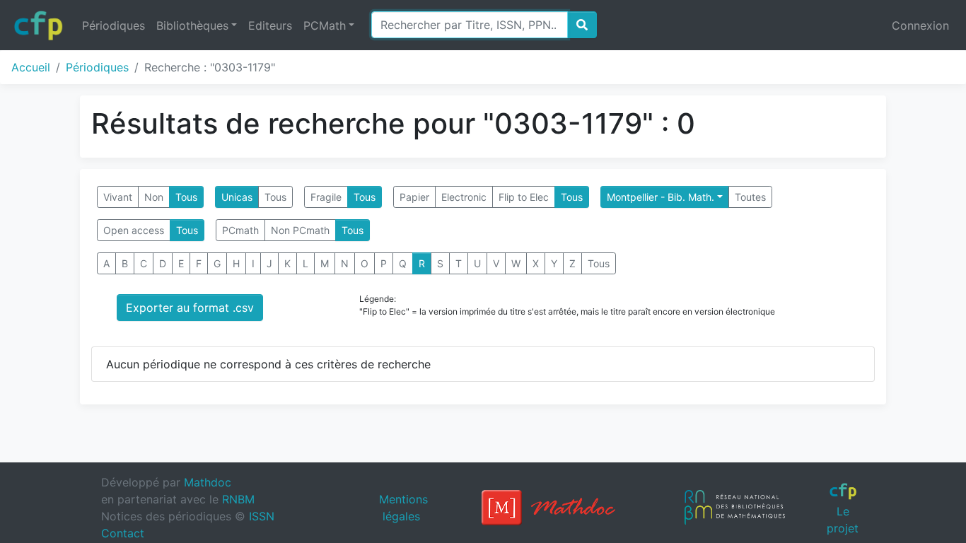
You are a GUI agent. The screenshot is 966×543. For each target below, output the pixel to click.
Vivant (117, 197)
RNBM (238, 499)
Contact (122, 533)
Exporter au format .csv (190, 307)
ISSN (261, 516)
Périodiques (113, 25)
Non (153, 197)
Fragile (326, 197)
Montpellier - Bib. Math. (660, 197)
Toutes (750, 197)
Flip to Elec (524, 197)
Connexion (920, 25)
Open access (133, 230)
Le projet (843, 519)
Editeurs (270, 25)
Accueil (30, 67)
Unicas (236, 197)
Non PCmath (300, 230)
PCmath (240, 230)
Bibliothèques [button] (192, 25)
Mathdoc (207, 482)
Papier (414, 197)
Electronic (464, 197)
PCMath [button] (324, 25)
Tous (186, 197)
